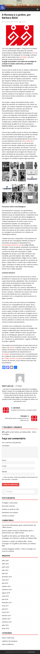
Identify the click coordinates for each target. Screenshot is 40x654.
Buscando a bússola (8, 506)
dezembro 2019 (7, 577)
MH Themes (31, 652)
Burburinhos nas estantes (10, 512)
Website (4, 472)
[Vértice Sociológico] (20, 6)
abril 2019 (5, 583)
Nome (4, 460)
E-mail (4, 466)
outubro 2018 (6, 586)
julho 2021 (5, 570)
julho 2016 (5, 625)
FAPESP (11, 347)
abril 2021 (5, 573)
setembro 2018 (7, 589)
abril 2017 (5, 609)
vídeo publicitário (28, 141)
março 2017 (6, 612)
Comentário (5, 446)
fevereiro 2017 (6, 615)
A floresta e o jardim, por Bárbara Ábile (24, 538)
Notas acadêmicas (8, 644)
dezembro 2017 (7, 602)
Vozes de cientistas (8, 551)
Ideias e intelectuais (8, 638)
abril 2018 (5, 599)
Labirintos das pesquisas (9, 641)
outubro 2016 (6, 619)
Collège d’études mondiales (13, 358)
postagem (23, 57)
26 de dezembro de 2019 (11, 22)
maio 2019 (5, 580)
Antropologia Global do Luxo (11, 245)
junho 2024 (5, 567)
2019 (33, 53)
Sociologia (5, 354)
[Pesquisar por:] (20, 491)
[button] (2, 7)
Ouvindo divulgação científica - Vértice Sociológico (17, 549)
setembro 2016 (7, 622)
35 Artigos (18, 386)
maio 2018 (5, 596)
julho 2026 (5, 560)
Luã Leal (23, 22)
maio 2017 (5, 606)
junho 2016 (5, 628)
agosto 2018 (6, 593)
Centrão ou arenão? (8, 516)
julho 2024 (5, 564)
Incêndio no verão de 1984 (10, 509)
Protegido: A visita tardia (9, 503)
